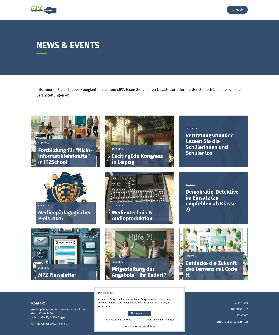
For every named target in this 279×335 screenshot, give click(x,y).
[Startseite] (44, 10)
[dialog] (139, 309)
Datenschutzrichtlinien (144, 326)
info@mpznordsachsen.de (51, 323)
